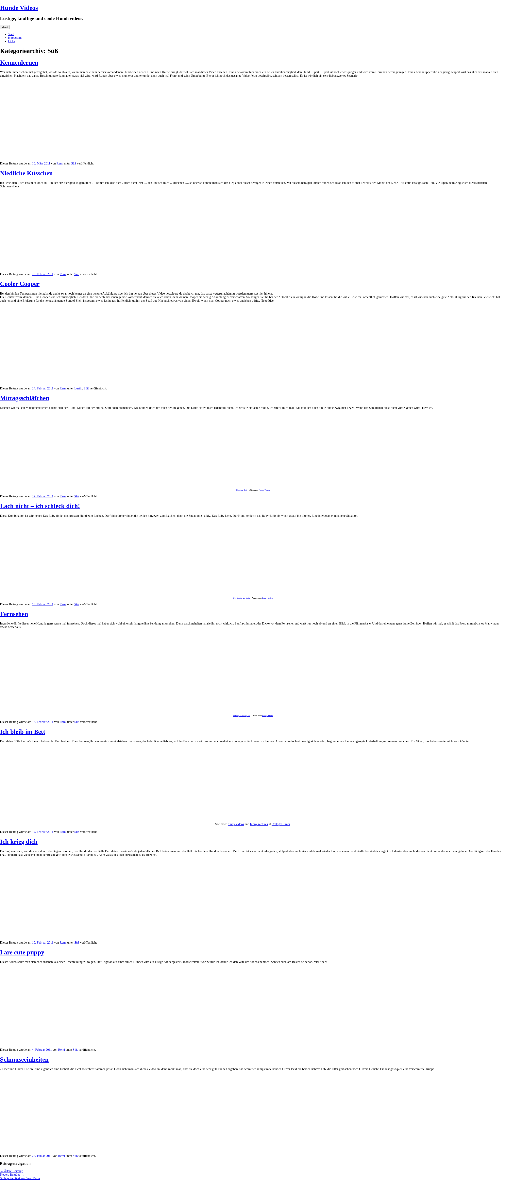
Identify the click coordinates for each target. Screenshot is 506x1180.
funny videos (236, 824)
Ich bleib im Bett (22, 731)
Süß (73, 163)
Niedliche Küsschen (26, 173)
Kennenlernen (19, 62)
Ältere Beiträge (11, 1171)
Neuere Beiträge (12, 1174)
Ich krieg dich (19, 841)
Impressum (15, 37)
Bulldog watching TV (241, 715)
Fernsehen (14, 613)
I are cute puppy (22, 952)
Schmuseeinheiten (24, 1059)
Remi (60, 163)
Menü (5, 27)
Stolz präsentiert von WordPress (20, 1178)
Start (11, 34)
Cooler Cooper (20, 283)
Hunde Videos (19, 7)
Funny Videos (264, 490)
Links (11, 41)
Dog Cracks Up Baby (241, 598)
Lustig (78, 388)
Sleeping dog (241, 490)
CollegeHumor (281, 824)
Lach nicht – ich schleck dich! (40, 505)
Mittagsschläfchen (24, 398)
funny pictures (259, 824)
